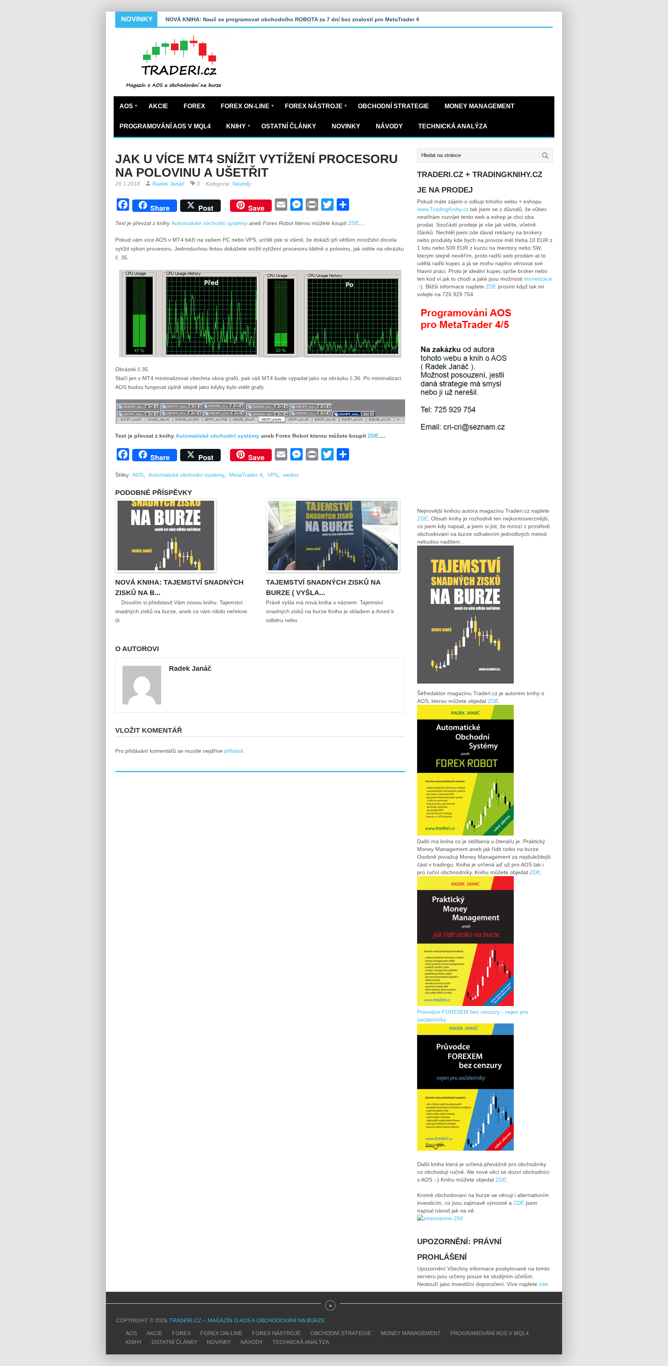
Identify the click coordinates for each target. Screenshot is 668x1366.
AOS (128, 106)
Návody (389, 126)
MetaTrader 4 (245, 475)
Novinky (346, 126)
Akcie (158, 106)
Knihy (238, 126)
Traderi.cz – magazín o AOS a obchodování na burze (247, 1320)
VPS (273, 475)
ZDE (353, 223)
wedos (291, 475)
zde (543, 1284)
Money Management (480, 106)
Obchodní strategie (393, 106)
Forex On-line (247, 106)
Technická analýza (452, 126)
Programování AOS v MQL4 (165, 126)
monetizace (538, 279)
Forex (194, 106)
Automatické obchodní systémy (210, 223)
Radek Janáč (168, 184)
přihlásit (233, 751)
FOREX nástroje (316, 106)
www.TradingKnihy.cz (443, 209)
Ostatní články (288, 126)
